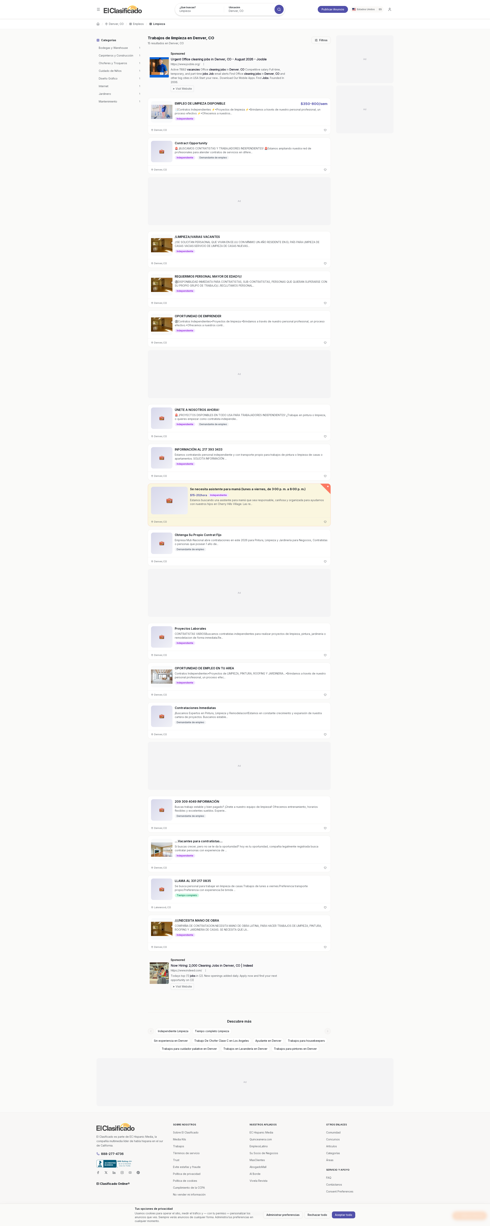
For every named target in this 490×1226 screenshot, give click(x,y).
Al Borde (255, 1173)
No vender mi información (189, 1194)
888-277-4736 (112, 1154)
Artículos (331, 1146)
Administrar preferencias (283, 1214)
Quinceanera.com (261, 1139)
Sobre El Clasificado (185, 1132)
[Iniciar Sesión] (390, 9)
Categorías (333, 1153)
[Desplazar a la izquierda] (151, 1031)
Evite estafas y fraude (187, 1167)
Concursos (333, 1139)
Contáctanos (334, 1184)
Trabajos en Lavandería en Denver (245, 1048)
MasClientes (257, 1160)
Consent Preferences (339, 1191)
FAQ (328, 1177)
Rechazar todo (317, 1214)
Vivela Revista (258, 1180)
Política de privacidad (186, 1173)
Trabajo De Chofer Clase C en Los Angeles (221, 1040)
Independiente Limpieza (173, 1031)
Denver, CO (116, 23)
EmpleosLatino (259, 1146)
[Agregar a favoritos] (325, 130)
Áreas (329, 1160)
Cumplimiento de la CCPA (189, 1187)
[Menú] (98, 9)
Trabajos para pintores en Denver (295, 1048)
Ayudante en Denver (268, 1040)
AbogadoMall (258, 1167)
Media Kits (179, 1139)
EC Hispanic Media (261, 1132)
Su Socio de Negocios (264, 1153)
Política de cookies (185, 1180)
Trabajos (178, 1146)
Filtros (323, 40)
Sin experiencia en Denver (171, 1040)
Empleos (138, 23)
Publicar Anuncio (333, 9)
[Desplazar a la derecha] (328, 1031)
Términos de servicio (186, 1153)
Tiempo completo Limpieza (212, 1031)
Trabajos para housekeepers (306, 1040)
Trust (176, 1160)
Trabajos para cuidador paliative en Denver (189, 1048)
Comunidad (333, 1132)
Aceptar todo (343, 1214)
